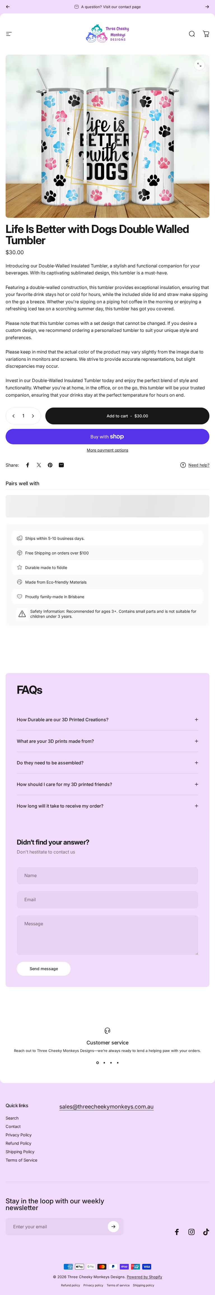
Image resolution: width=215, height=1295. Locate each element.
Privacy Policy (19, 1134)
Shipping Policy (20, 1151)
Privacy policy (93, 1285)
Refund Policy (18, 1143)
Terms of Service (21, 1160)
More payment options (107, 450)
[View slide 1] (97, 1063)
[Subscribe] (113, 1226)
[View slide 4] (117, 1063)
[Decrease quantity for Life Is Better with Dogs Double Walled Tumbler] (12, 416)
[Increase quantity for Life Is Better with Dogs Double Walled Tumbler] (34, 416)
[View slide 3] (111, 1063)
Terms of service (118, 1285)
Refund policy (70, 1285)
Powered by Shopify (144, 1277)
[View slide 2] (104, 1063)
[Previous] (8, 6)
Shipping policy (143, 1285)
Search (12, 1118)
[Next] (207, 6)
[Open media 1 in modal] (199, 64)
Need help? (198, 464)
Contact (13, 1126)
